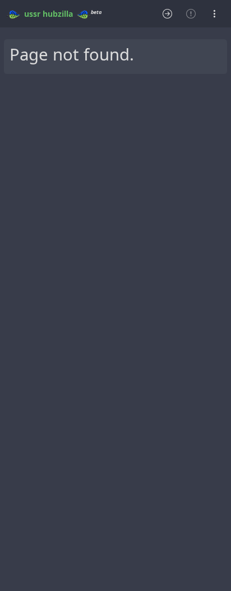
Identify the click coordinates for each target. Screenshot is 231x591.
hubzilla (58, 13)
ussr (32, 13)
